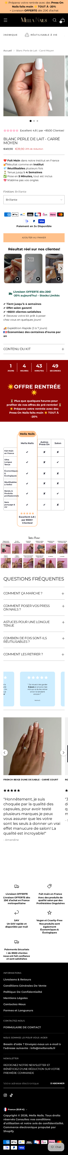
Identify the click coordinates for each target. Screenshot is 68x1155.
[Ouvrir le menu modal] (5, 20)
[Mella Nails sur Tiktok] (11, 1095)
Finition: (14, 191)
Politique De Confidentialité (22, 991)
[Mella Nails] (34, 20)
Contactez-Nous (14, 1004)
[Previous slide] (6, 268)
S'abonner (57, 1083)
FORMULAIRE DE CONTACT (22, 1027)
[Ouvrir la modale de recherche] (54, 20)
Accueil (7, 50)
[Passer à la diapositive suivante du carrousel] (63, 752)
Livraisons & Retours (17, 979)
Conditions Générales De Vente (24, 985)
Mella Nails (36, 1115)
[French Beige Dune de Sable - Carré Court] (32, 746)
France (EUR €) (16, 1109)
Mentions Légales (15, 998)
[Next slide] (61, 268)
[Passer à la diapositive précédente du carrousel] (4, 752)
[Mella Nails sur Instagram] (5, 1095)
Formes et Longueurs (18, 1010)
